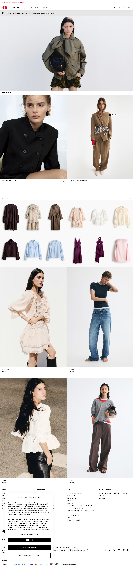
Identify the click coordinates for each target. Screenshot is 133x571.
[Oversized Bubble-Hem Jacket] (11, 250)
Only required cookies (29, 548)
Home (37, 7)
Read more (103, 498)
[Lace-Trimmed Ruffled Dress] (77, 217)
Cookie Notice (72, 517)
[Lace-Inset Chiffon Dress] (77, 250)
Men (24, 7)
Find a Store (71, 498)
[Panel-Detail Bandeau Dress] (122, 250)
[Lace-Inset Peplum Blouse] (100, 217)
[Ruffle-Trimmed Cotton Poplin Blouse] (33, 250)
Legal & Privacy (72, 501)
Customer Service (74, 493)
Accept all (29, 540)
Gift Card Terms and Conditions (79, 506)
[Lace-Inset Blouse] (55, 250)
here (52, 13)
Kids (30, 7)
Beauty (45, 7)
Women (16, 7)
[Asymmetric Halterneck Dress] (100, 250)
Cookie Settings (73, 520)
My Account (71, 495)
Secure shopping (73, 515)
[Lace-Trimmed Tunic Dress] (11, 217)
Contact (70, 503)
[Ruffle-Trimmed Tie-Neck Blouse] (122, 217)
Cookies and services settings (29, 555)
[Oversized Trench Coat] (55, 217)
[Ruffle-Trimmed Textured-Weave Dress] (33, 217)
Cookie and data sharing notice (29, 534)
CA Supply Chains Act (75, 508)
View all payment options (68, 564)
